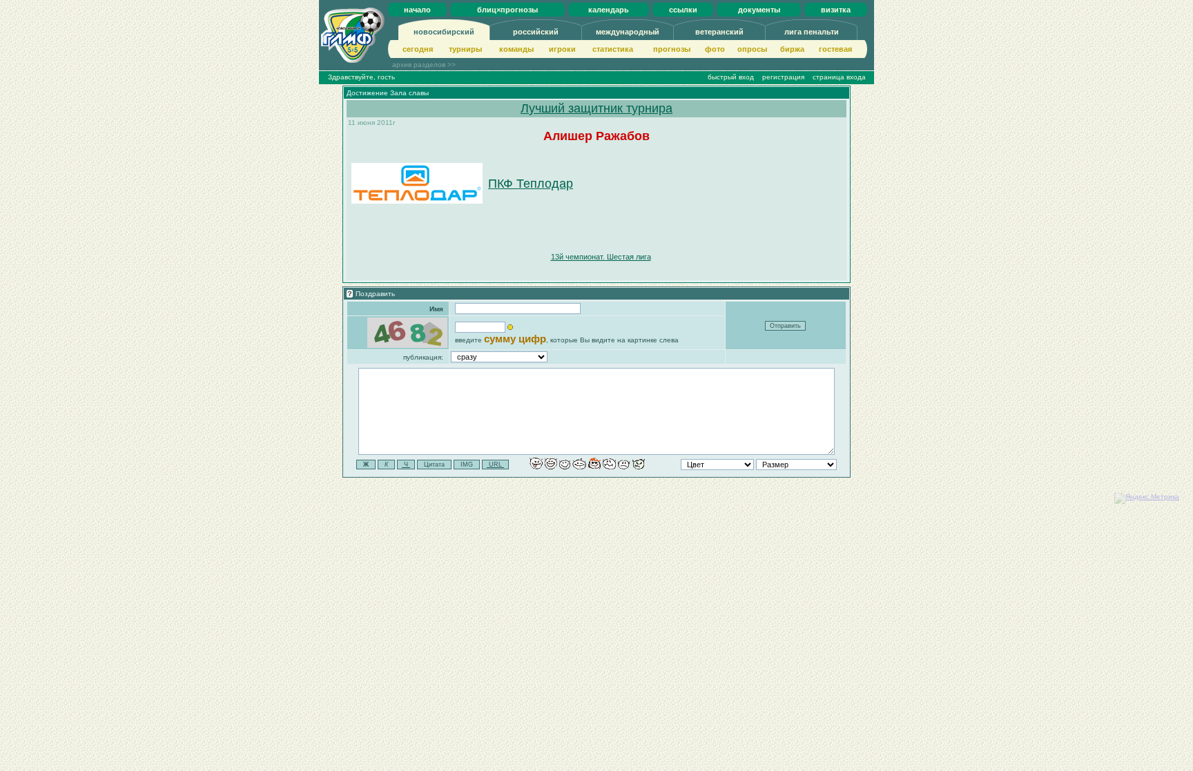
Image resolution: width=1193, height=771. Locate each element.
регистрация (783, 77)
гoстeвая (835, 49)
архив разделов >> (424, 64)
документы (759, 10)
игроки (562, 49)
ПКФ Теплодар (530, 184)
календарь (608, 10)
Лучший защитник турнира (596, 108)
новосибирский (444, 32)
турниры (465, 49)
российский (536, 32)
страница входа (839, 77)
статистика (612, 49)
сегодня (417, 49)
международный (627, 32)
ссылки (683, 10)
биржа (792, 49)
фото (715, 49)
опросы (752, 49)
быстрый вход (731, 77)
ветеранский (719, 32)
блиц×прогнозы (507, 10)
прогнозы (671, 49)
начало (417, 10)
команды (516, 49)
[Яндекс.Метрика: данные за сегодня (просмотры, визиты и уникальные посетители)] (1146, 498)
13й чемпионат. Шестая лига (601, 257)
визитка (836, 10)
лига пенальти (811, 32)
